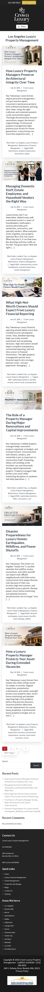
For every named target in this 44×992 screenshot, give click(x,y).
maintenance (13, 151)
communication (26, 264)
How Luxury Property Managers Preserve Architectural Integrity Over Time (21, 76)
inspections (12, 732)
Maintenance (24, 145)
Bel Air (7, 912)
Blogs (7, 887)
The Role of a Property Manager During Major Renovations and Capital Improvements (22, 422)
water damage (18, 619)
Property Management (27, 262)
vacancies (19, 738)
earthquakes (13, 616)
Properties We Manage (13, 884)
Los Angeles (9, 906)
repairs (27, 153)
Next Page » (9, 753)
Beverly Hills (9, 909)
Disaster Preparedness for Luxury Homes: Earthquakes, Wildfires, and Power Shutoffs (21, 540)
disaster (34, 613)
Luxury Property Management (15, 877)
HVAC (15, 499)
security (22, 735)
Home (7, 874)
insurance (21, 732)
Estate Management (12, 881)
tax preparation (30, 382)
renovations (19, 153)
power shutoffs (30, 616)
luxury (20, 616)
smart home (30, 735)
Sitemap (8, 894)
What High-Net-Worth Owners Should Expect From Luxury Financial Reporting (22, 308)
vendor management (22, 270)
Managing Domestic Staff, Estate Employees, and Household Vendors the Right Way (20, 193)
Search (5, 761)
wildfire (28, 619)
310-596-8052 (14, 2)
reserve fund (19, 382)
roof (29, 499)
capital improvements (20, 380)
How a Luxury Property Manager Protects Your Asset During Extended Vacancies (20, 659)
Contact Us (9, 891)
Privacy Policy (22, 971)
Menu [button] (23, 26)
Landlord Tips (21, 256)
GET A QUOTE (29, 2)
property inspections (27, 151)
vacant (26, 738)
